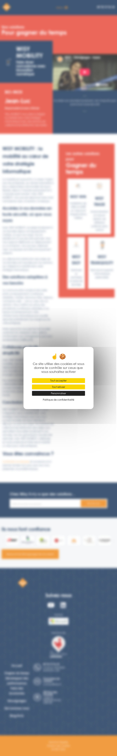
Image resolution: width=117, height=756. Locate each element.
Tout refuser (58, 386)
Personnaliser (58, 393)
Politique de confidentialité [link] (58, 399)
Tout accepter (58, 380)
